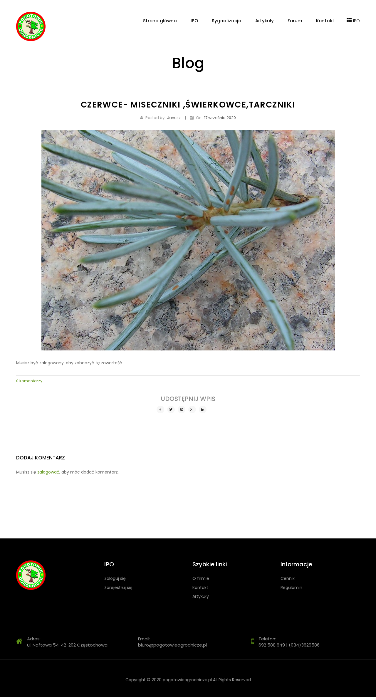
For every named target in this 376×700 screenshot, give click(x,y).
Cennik (288, 578)
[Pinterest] (181, 409)
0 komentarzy (29, 381)
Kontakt (200, 587)
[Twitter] (171, 409)
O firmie (200, 578)
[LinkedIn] (203, 409)
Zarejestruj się (118, 587)
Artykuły (200, 596)
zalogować (48, 472)
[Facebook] (160, 409)
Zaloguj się (115, 578)
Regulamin (291, 587)
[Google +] (192, 409)
